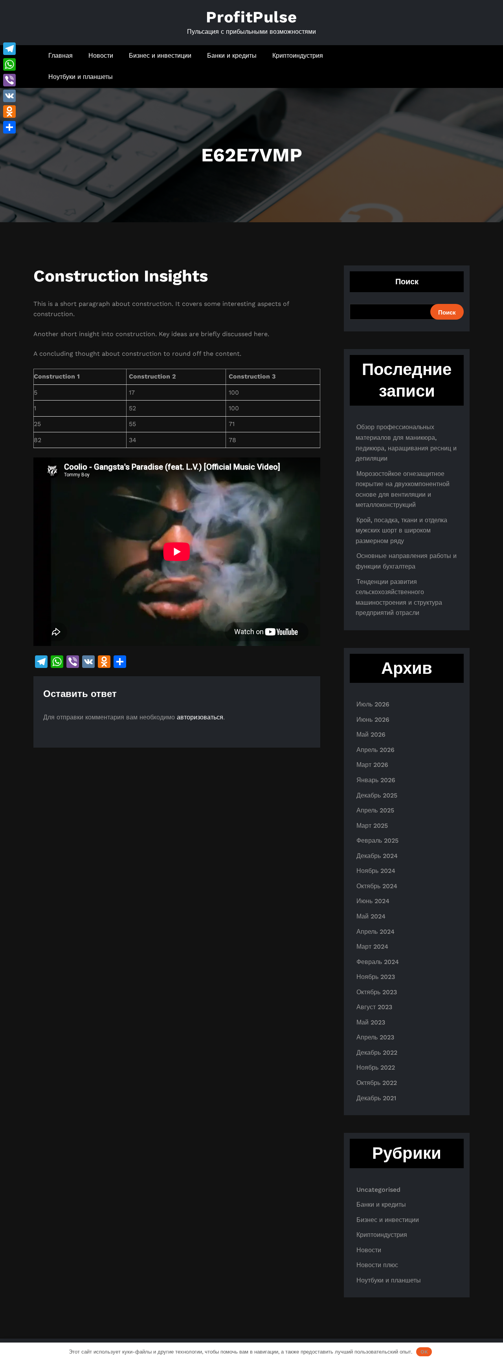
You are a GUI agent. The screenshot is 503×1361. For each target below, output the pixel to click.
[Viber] (9, 80)
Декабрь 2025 (376, 795)
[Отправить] (9, 127)
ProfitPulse (251, 17)
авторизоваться (200, 717)
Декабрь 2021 (376, 1098)
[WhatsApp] (9, 64)
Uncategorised (378, 1189)
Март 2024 (372, 946)
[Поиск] (441, 66)
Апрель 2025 (375, 810)
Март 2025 (372, 825)
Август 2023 (374, 1007)
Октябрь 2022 (376, 1083)
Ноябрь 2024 (375, 870)
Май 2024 (371, 916)
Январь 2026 (375, 780)
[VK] (9, 96)
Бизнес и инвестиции (160, 55)
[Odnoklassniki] (9, 111)
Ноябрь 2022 (375, 1067)
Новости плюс (377, 1265)
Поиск (407, 281)
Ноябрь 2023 (375, 977)
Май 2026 (371, 734)
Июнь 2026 (372, 719)
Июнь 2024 (372, 901)
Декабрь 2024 (377, 856)
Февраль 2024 (377, 962)
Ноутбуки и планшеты (80, 76)
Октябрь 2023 (376, 992)
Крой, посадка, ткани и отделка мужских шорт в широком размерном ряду (401, 530)
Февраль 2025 (377, 840)
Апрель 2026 (375, 750)
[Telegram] (9, 49)
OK (424, 1352)
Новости (100, 55)
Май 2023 (370, 1022)
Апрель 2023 (375, 1037)
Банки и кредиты (232, 55)
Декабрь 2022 (376, 1052)
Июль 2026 (372, 704)
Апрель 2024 (375, 931)
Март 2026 (372, 764)
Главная (60, 55)
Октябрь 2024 (376, 886)
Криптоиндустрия (297, 55)
